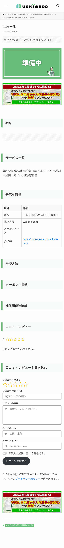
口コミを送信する (16, 461)
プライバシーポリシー (27, 478)
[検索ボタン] (58, 6)
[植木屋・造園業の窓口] (32, 6)
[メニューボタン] (6, 6)
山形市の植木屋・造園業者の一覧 (19, 525)
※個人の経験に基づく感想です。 (27, 453)
